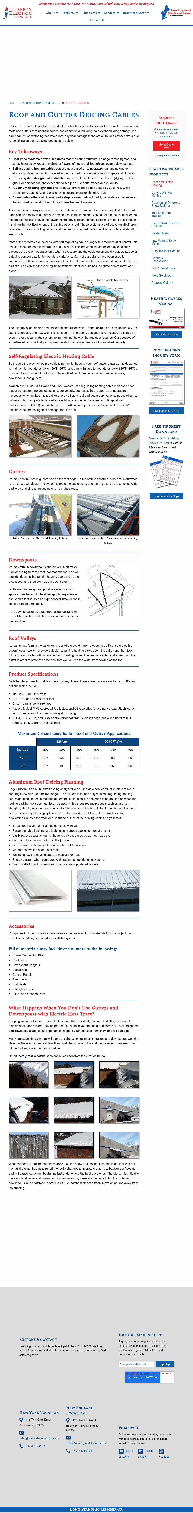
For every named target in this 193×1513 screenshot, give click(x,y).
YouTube (164, 1456)
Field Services (161, 275)
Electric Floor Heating (166, 250)
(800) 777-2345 (36, 1445)
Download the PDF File (166, 410)
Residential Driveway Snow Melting (166, 204)
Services (109, 13)
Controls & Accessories (160, 259)
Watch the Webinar (166, 334)
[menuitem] (51, 13)
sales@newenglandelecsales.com (86, 1443)
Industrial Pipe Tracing (161, 214)
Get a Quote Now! (166, 145)
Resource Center (134, 13)
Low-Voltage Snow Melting (164, 242)
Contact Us (96, 20)
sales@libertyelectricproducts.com (39, 1438)
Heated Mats (160, 233)
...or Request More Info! (166, 155)
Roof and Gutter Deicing (162, 183)
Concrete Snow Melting (162, 193)
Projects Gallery (162, 282)
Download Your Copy (166, 496)
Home (12, 102)
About (50, 13)
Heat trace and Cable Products (38, 102)
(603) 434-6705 (82, 1450)
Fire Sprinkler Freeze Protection (166, 224)
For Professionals (163, 268)
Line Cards (89, 13)
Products (68, 13)
